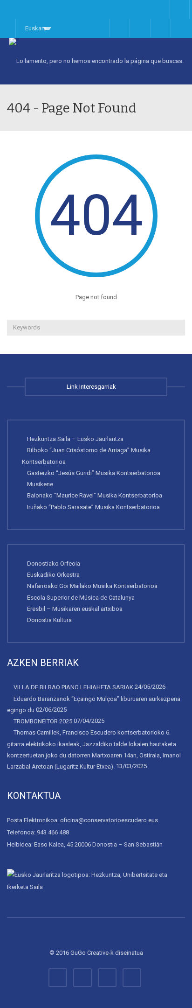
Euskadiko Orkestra (53, 574)
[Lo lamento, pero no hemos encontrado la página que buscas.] (96, 61)
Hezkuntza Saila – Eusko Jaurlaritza (75, 438)
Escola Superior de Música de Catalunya (81, 597)
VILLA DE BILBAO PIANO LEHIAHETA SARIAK (73, 687)
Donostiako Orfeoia (53, 563)
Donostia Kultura (49, 619)
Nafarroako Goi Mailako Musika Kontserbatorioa (92, 585)
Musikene (40, 484)
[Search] (177, 328)
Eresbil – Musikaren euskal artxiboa (75, 608)
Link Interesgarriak (93, 386)
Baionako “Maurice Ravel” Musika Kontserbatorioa (94, 495)
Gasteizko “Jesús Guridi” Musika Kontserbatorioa (93, 472)
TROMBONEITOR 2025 (43, 721)
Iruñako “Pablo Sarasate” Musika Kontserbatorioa (93, 506)
